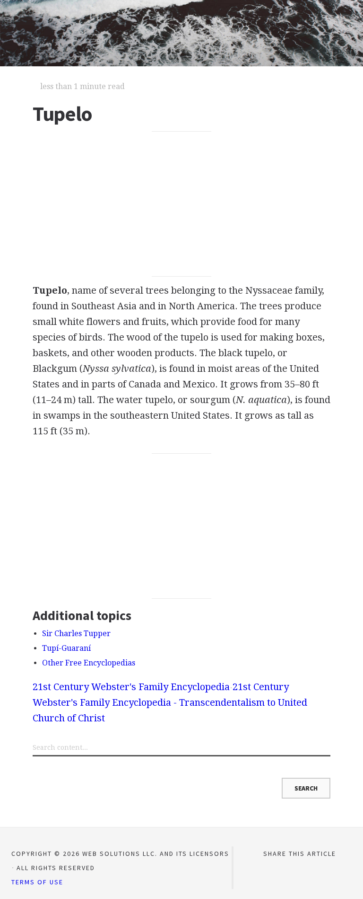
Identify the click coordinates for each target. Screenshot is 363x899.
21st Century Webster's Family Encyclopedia (131, 686)
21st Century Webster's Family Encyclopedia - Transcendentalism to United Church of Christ (170, 702)
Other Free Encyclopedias (88, 662)
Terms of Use (37, 882)
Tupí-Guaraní (66, 648)
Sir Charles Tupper (76, 633)
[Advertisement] (181, 204)
